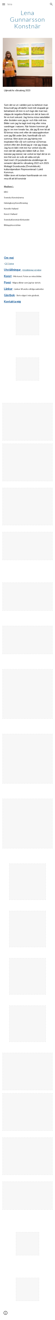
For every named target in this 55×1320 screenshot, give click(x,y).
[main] (27, 19)
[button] (3, 4)
